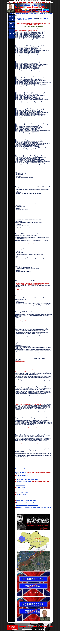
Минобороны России (21, 494)
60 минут (33, 507)
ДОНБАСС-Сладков (20, 487)
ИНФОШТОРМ (31, 18)
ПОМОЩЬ (19, 19)
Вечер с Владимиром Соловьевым (26, 502)
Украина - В (26, 500)
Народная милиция (20, 468)
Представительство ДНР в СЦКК (23, 481)
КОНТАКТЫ (45, 18)
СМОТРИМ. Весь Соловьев (22, 498)
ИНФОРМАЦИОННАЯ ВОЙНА (22, 475)
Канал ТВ (22, 492)
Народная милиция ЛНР (20, 472)
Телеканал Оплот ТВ (20, 485)
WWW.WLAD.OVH (26, 19)
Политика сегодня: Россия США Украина (27, 479)
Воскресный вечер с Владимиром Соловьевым (27, 505)
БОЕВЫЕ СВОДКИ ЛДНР (21, 18)
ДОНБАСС (21, 489)
